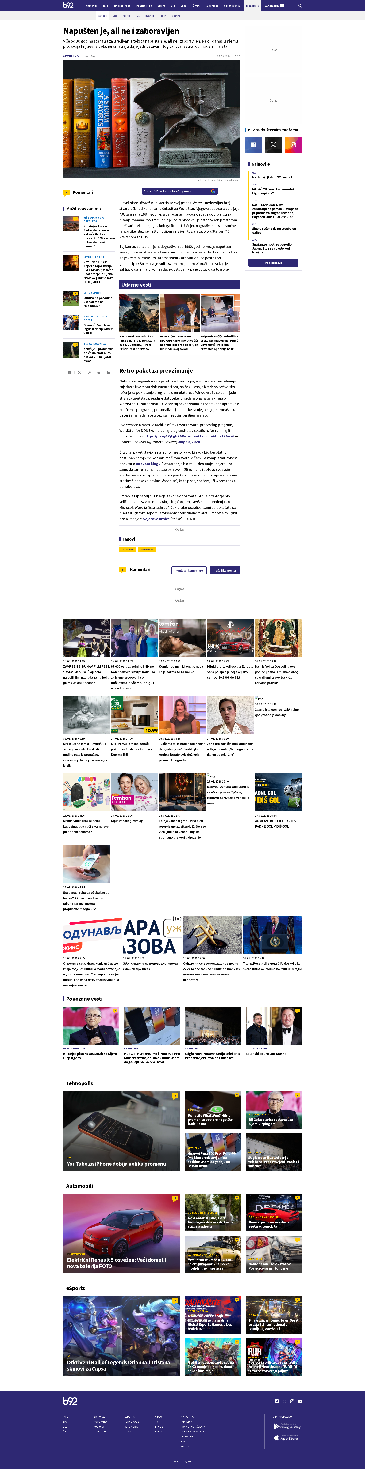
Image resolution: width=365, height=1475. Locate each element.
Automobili (131, 1426)
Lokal (128, 1431)
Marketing (187, 1416)
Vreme (159, 1431)
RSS (183, 1441)
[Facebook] (253, 145)
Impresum (187, 1421)
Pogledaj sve (273, 263)
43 (75, 218)
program (148, 549)
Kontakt (186, 1446)
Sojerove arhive (156, 518)
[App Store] (287, 1438)
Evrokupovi (92, 293)
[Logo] (68, 5)
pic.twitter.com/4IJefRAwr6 (210, 436)
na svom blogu (148, 463)
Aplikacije (187, 1436)
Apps (191, 1110)
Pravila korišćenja (193, 1426)
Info (65, 1416)
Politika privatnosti (194, 1431)
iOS (69, 1157)
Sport (67, 1421)
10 (75, 317)
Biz (65, 1426)
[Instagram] (293, 145)
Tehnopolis (132, 1421)
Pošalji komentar (225, 570)
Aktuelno (71, 56)
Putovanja (100, 1421)
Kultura (99, 1426)
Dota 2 (253, 1315)
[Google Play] (287, 1426)
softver (128, 549)
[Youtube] (300, 1401)
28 (75, 344)
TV (156, 1421)
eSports (130, 1416)
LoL (69, 1356)
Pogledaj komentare (189, 570)
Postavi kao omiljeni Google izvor (168, 191)
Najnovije (92, 5)
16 (75, 257)
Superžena (100, 1431)
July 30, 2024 (189, 441)
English (160, 1426)
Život (66, 1431)
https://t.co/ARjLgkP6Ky (165, 436)
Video (158, 1416)
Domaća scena (198, 1311)
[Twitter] (273, 145)
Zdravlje (99, 1416)
